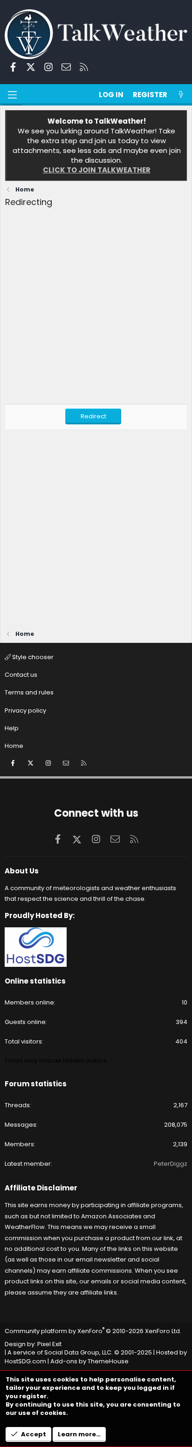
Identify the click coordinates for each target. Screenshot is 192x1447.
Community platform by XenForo (93, 1331)
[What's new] (181, 94)
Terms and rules (29, 692)
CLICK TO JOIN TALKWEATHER (97, 170)
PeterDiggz (170, 1163)
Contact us (21, 674)
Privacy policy (25, 710)
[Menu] (12, 95)
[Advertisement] (96, 308)
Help (12, 728)
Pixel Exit (49, 1344)
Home (14, 745)
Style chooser (32, 657)
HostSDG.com (25, 1361)
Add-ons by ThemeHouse (89, 1361)
